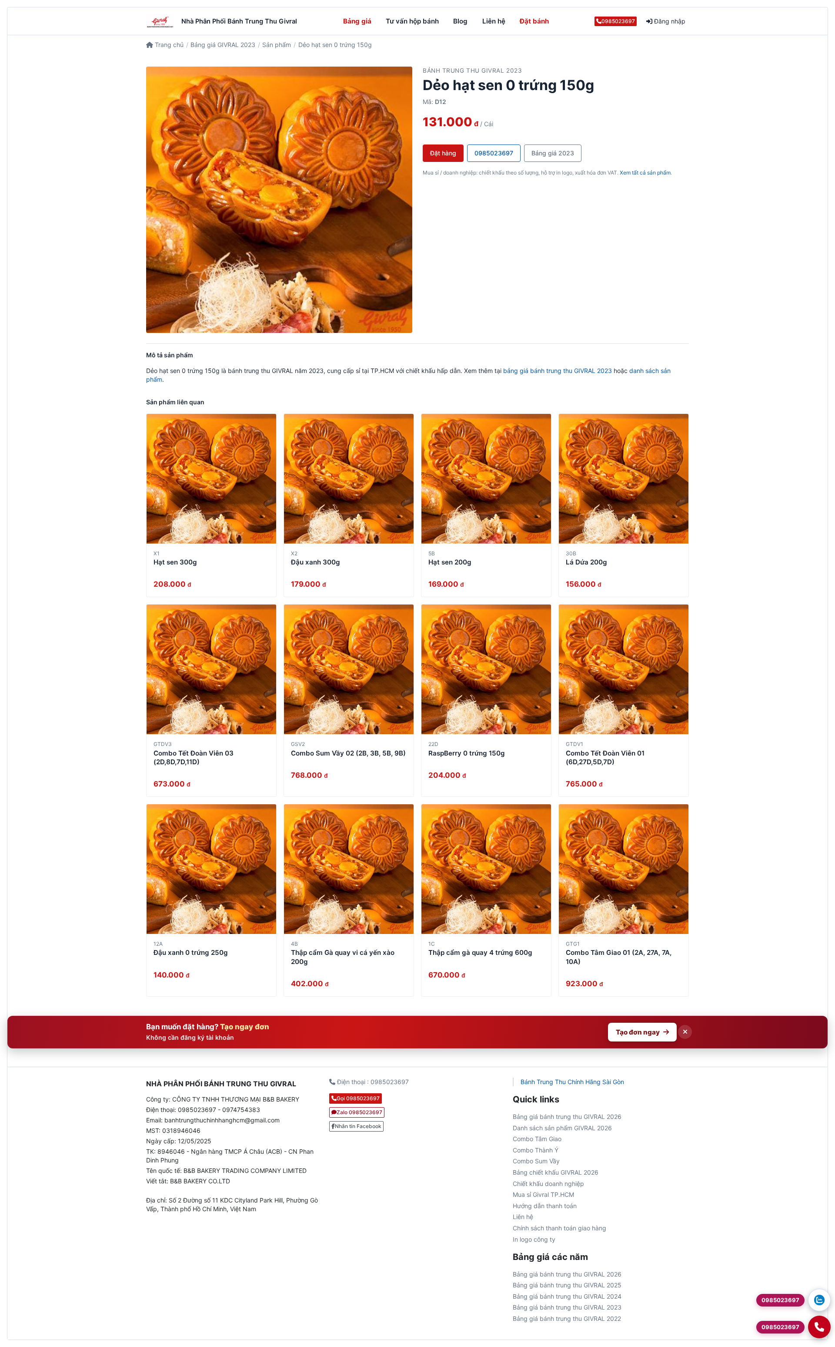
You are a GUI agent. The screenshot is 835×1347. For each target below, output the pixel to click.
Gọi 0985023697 (358, 1098)
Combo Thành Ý (535, 1150)
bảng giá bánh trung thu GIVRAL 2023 (557, 370)
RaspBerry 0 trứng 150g (466, 753)
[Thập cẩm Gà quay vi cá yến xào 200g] (349, 869)
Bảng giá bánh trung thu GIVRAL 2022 (567, 1318)
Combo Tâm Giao (537, 1138)
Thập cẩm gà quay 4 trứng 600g (480, 952)
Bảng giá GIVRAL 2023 (222, 44)
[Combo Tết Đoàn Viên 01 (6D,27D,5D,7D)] (623, 669)
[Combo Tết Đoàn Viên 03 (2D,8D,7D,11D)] (211, 669)
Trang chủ (168, 44)
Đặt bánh (534, 21)
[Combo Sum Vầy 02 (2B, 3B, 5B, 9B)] (349, 669)
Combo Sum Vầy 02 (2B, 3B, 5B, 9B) (348, 753)
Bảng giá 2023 (552, 153)
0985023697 (618, 21)
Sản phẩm (276, 44)
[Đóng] (685, 1032)
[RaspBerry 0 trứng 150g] (486, 669)
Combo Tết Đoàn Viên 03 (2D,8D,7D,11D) (194, 757)
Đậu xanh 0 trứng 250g (191, 952)
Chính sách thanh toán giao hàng (559, 1228)
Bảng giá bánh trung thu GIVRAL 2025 (567, 1285)
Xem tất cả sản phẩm (645, 172)
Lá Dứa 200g (586, 562)
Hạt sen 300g (175, 562)
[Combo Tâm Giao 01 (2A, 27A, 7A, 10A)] (623, 869)
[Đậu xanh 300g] (349, 479)
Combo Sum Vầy (536, 1161)
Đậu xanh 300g (315, 562)
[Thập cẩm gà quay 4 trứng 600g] (486, 869)
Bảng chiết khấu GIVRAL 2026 (555, 1172)
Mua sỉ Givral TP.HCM (543, 1194)
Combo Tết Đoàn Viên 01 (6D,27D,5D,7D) (605, 757)
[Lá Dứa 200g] (623, 479)
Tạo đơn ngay (638, 1032)
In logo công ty (534, 1239)
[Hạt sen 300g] (211, 479)
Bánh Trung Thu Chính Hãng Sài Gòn (572, 1081)
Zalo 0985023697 (359, 1112)
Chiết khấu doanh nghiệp (548, 1183)
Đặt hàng (443, 153)
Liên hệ (493, 21)
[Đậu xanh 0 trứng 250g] (211, 869)
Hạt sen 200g (449, 562)
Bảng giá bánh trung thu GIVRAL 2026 (567, 1116)
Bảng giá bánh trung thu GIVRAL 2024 (567, 1296)
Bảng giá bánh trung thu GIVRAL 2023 (567, 1307)
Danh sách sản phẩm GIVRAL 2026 (562, 1128)
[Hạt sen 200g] (486, 479)
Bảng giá (357, 21)
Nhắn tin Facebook (358, 1126)
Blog (460, 21)
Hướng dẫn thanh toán (545, 1205)
